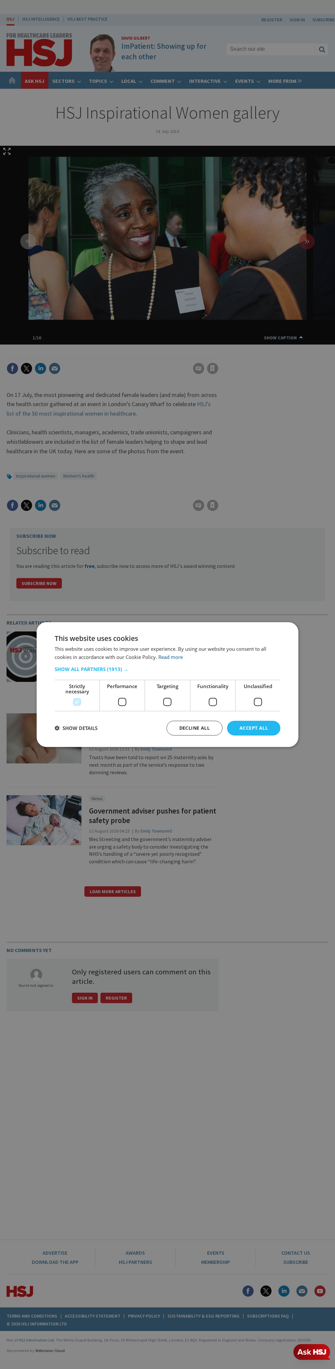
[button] (167, 669)
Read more (170, 657)
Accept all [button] (253, 728)
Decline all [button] (194, 728)
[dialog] (167, 684)
